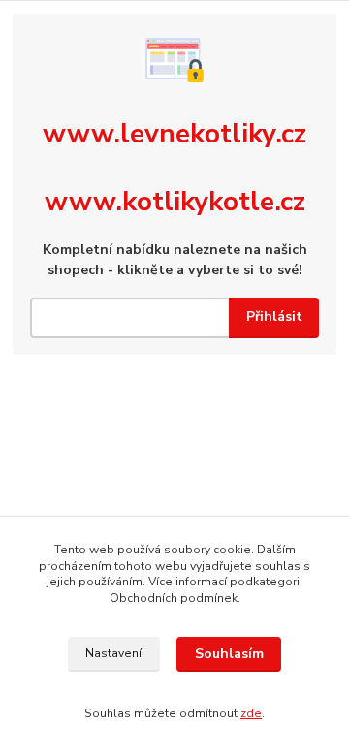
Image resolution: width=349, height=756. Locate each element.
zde (251, 713)
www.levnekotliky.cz (174, 133)
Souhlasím (229, 654)
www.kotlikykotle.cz (175, 201)
